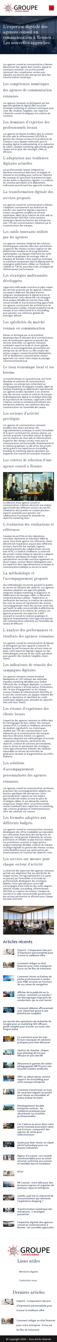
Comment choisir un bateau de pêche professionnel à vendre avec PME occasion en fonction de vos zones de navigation (34, 980)
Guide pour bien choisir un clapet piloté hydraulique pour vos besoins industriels (35, 1145)
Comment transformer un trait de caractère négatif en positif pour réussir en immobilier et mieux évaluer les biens (34, 1094)
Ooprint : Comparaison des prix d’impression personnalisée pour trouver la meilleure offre (35, 953)
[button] (51, 7)
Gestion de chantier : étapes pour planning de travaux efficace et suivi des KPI (33, 1053)
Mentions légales (28, 1272)
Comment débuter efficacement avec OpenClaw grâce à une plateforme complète (35, 1011)
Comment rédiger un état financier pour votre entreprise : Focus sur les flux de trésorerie (34, 966)
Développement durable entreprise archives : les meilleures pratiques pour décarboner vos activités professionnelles (31, 1111)
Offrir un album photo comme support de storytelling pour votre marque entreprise (33, 1079)
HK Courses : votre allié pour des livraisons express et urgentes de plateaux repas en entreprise (35, 1185)
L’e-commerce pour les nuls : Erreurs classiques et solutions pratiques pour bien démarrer (34, 1040)
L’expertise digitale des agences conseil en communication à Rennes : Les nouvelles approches (35, 1225)
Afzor (20, 1172)
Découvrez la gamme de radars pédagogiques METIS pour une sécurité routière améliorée (34, 1066)
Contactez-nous (28, 1280)
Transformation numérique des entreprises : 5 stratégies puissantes (34, 1211)
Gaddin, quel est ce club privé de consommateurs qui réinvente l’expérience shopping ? (35, 1198)
